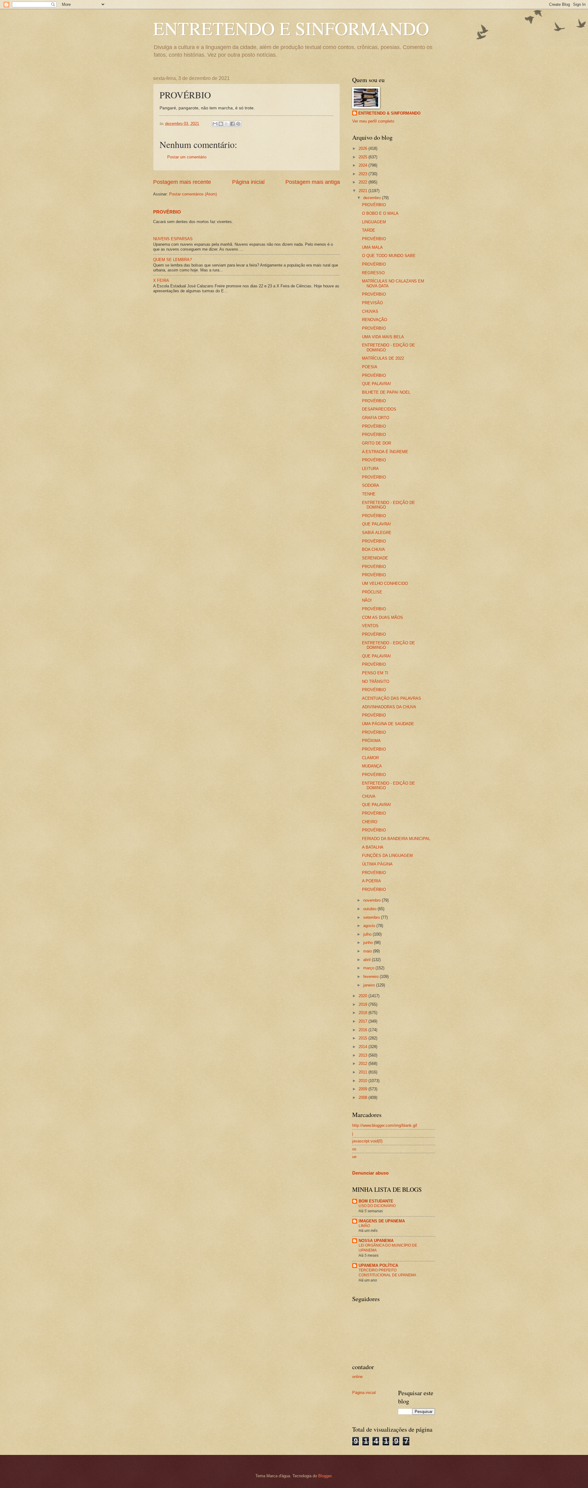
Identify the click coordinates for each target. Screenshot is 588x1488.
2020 (363, 996)
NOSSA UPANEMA (376, 1240)
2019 (363, 1004)
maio (368, 951)
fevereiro (371, 976)
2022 (363, 182)
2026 (363, 148)
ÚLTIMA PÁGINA (377, 864)
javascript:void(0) (367, 1141)
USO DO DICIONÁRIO (377, 1206)
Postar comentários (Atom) (193, 194)
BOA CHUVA (373, 549)
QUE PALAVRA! (376, 383)
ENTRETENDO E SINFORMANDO (291, 28)
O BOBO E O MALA (380, 213)
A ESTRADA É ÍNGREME (385, 451)
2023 (363, 174)
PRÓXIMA (371, 740)
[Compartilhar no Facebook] (232, 124)
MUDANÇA (372, 766)
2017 (363, 1021)
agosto (369, 925)
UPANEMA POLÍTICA (378, 1265)
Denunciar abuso (370, 1173)
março (369, 968)
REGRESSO (373, 273)
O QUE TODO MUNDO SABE (389, 255)
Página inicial (248, 182)
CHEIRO (369, 822)
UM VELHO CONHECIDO (385, 583)
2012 (363, 1063)
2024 (363, 165)
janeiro (369, 985)
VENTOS (370, 625)
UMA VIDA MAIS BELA (383, 337)
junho (368, 942)
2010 (363, 1080)
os (354, 1149)
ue (354, 1156)
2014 (363, 1046)
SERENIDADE (375, 558)
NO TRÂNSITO (375, 681)
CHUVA (368, 796)
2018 (363, 1012)
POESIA (369, 367)
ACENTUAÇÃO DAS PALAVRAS (391, 698)
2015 (363, 1038)
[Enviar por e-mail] (215, 124)
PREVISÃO (372, 303)
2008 (363, 1097)
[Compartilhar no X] (227, 124)
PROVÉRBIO (167, 211)
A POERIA (371, 881)
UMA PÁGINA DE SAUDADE (388, 723)
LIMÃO (364, 1226)
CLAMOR (370, 757)
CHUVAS (370, 311)
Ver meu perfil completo (373, 121)
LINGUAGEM (374, 222)
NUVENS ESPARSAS (173, 239)
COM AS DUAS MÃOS (382, 617)
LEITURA (370, 468)
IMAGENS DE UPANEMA (382, 1221)
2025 (363, 157)
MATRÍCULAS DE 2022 (383, 358)
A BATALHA (372, 847)
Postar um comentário (186, 157)
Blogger (324, 1476)
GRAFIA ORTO (375, 417)
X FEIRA (161, 280)
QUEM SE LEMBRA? (172, 259)
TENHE (368, 494)
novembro (372, 900)
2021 (363, 190)
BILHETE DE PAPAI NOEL (386, 392)
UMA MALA (372, 247)
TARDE (368, 230)
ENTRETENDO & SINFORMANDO (389, 113)
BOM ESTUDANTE (376, 1201)
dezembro (372, 197)
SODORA (370, 485)
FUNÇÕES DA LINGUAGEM (387, 855)
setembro (372, 917)
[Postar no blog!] (221, 124)
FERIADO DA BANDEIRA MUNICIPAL (396, 838)
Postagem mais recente (182, 182)
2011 (363, 1072)
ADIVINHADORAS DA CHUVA (389, 707)
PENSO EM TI (375, 673)
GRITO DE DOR (376, 443)
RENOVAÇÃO (374, 319)
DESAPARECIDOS (379, 409)
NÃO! (367, 600)
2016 (363, 1030)
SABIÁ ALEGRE (376, 532)
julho (368, 934)
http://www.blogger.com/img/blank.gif (384, 1125)
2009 (363, 1089)
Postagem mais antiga (312, 182)
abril (367, 959)
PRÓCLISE (372, 592)
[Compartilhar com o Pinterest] (238, 124)
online (357, 1376)
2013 (363, 1055)
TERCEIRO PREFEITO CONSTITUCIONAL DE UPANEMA (387, 1272)
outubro (370, 909)
